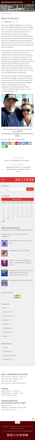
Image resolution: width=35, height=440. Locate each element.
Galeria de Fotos (8, 316)
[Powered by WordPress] (10, 431)
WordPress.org (7, 359)
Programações (7, 328)
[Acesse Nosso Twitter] (19, 180)
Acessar (5, 347)
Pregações (6, 324)
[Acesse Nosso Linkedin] (27, 180)
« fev (3, 221)
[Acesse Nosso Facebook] (16, 180)
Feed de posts (7, 351)
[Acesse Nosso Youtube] (25, 180)
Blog (4, 308)
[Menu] (33, 2)
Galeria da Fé (7, 312)
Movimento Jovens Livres (12, 2)
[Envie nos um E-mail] (33, 180)
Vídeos (5, 336)
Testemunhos (6, 13)
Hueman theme (28, 431)
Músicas (5, 320)
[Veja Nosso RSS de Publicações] (30, 180)
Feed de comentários (9, 355)
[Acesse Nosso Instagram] (22, 180)
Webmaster (7, 22)
